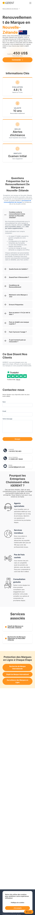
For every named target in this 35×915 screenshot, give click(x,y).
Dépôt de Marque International (17, 674)
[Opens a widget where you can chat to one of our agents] (28, 912)
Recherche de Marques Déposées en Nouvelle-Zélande (17, 638)
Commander (16, 60)
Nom (4, 402)
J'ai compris (17, 908)
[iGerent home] (8, 3)
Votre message (7, 419)
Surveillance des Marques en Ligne (17, 681)
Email (4, 411)
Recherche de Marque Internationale (17, 667)
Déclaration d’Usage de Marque (11, 912)
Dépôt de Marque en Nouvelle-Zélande (15, 627)
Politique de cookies (17, 902)
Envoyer (17, 439)
